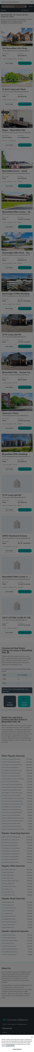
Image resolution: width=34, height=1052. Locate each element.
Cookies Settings (17, 1049)
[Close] (32, 1037)
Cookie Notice (10, 1046)
